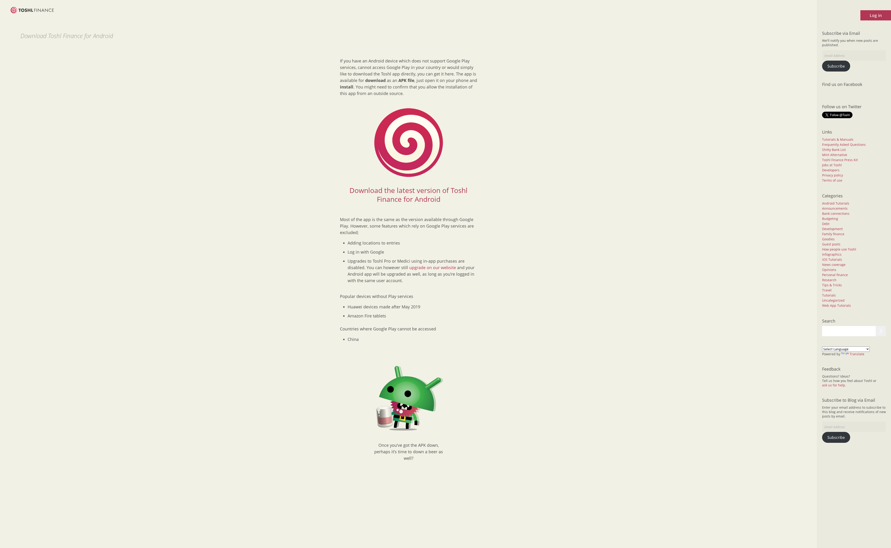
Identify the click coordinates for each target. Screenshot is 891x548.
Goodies (828, 239)
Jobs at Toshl (832, 165)
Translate (857, 354)
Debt (826, 224)
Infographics (832, 254)
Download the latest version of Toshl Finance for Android (408, 195)
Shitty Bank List (834, 149)
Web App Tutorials (836, 305)
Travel (827, 290)
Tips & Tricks (832, 285)
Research (829, 280)
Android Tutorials (835, 203)
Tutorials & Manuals (837, 139)
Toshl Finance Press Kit (840, 160)
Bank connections (835, 213)
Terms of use (832, 180)
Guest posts (831, 244)
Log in (876, 15)
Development (832, 229)
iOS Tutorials (832, 259)
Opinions (829, 269)
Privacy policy (832, 175)
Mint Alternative (834, 155)
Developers (830, 170)
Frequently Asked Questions (844, 144)
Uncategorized (833, 300)
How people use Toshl (839, 249)
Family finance (833, 234)
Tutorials (829, 295)
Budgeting (830, 218)
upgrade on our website (432, 267)
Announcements (835, 208)
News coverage (834, 264)
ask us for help (833, 385)
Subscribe (836, 66)
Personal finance (835, 275)
